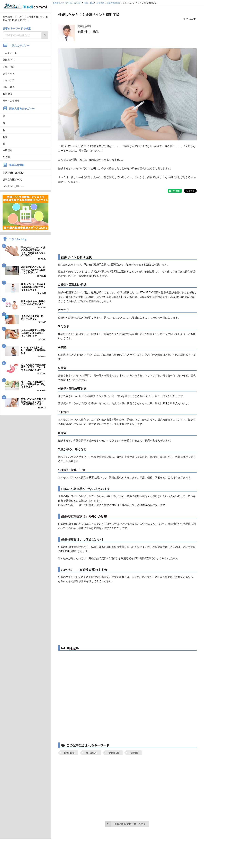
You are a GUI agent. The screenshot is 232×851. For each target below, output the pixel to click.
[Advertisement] (127, 223)
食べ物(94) (91, 752)
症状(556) (114, 752)
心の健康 (7, 93)
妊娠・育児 (9, 87)
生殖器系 (7, 150)
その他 (6, 157)
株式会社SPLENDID (13, 172)
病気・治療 (9, 66)
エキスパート (10, 53)
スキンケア (9, 80)
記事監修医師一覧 (12, 179)
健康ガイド (9, 59)
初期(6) (134, 752)
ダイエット (9, 73)
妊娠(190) (69, 752)
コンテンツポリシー (13, 186)
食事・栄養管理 (11, 100)
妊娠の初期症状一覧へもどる (130, 823)
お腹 (5, 136)
